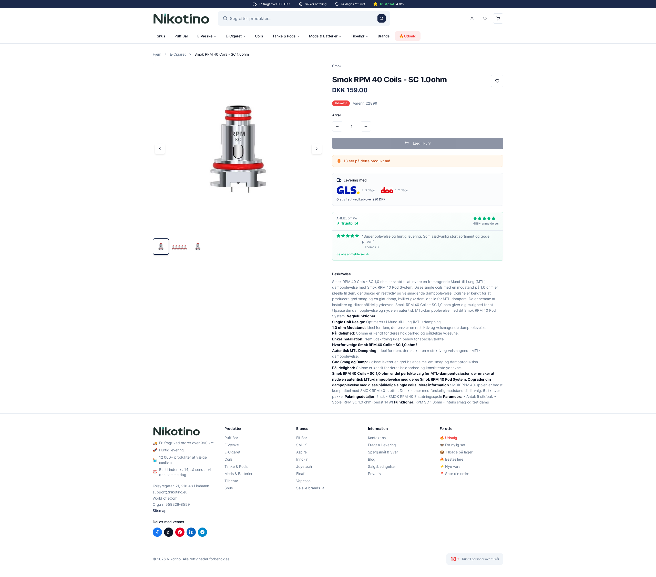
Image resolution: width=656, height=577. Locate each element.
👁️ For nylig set (452, 445)
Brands (384, 36)
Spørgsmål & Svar (383, 452)
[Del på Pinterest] (179, 532)
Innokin (302, 459)
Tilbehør (357, 36)
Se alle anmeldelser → (352, 254)
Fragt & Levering (382, 445)
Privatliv (374, 473)
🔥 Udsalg (407, 36)
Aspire (301, 452)
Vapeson (303, 481)
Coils (259, 36)
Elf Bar (301, 438)
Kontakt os (377, 438)
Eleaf (300, 473)
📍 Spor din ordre (454, 473)
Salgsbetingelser (382, 466)
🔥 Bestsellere (451, 459)
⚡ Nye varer (451, 466)
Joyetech (304, 466)
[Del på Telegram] (202, 532)
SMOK (301, 445)
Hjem (157, 54)
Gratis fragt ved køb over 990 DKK (360, 199)
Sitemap (160, 510)
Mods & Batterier (323, 36)
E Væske (231, 445)
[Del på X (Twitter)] (168, 532)
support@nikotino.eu (170, 492)
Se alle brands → (310, 488)
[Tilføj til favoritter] (497, 81)
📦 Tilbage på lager (456, 452)
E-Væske (204, 36)
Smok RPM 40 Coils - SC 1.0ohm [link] (221, 54)
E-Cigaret (234, 36)
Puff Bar (181, 36)
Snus (161, 36)
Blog (371, 459)
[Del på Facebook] (157, 532)
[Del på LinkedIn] (191, 532)
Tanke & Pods (284, 36)
